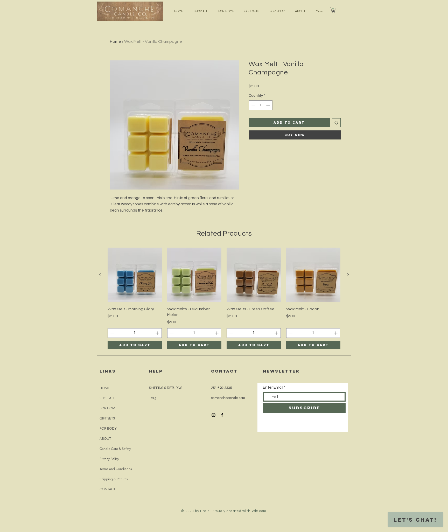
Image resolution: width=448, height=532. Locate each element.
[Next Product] (348, 274)
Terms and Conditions (116, 469)
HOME (105, 388)
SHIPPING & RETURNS (165, 388)
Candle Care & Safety (115, 449)
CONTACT (107, 489)
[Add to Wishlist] (336, 122)
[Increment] (268, 105)
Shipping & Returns (114, 479)
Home (115, 41)
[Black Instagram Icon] (213, 414)
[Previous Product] (100, 274)
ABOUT (105, 438)
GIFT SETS (107, 418)
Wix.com (259, 511)
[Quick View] (135, 275)
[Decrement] (252, 105)
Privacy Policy (109, 459)
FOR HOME (108, 408)
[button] (333, 10)
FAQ (152, 398)
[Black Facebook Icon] (222, 414)
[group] (224, 298)
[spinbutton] (260, 105)
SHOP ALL (107, 398)
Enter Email (273, 387)
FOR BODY (108, 428)
